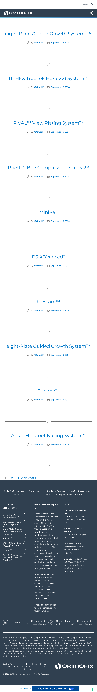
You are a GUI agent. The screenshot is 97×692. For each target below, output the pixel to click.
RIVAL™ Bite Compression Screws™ (48, 167)
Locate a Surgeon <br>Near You (64, 494)
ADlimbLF (39, 42)
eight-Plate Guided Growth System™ (48, 346)
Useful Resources (79, 491)
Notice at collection (25, 688)
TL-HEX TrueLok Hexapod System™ (48, 78)
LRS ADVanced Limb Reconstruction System (13, 545)
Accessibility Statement (18, 666)
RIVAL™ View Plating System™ (48, 123)
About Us (17, 494)
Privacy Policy (39, 664)
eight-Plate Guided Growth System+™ (48, 33)
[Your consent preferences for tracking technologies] (92, 689)
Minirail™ (7, 550)
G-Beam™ (48, 301)
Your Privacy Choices (52, 688)
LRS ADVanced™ (48, 257)
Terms (44, 666)
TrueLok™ (8, 560)
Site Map (27, 669)
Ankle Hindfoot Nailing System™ (48, 435)
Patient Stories (56, 491)
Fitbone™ (48, 391)
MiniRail (48, 212)
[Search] (91, 4)
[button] (61, 13)
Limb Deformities (13, 491)
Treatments (36, 491)
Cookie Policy (9, 664)
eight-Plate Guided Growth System (12, 523)
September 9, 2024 (60, 42)
